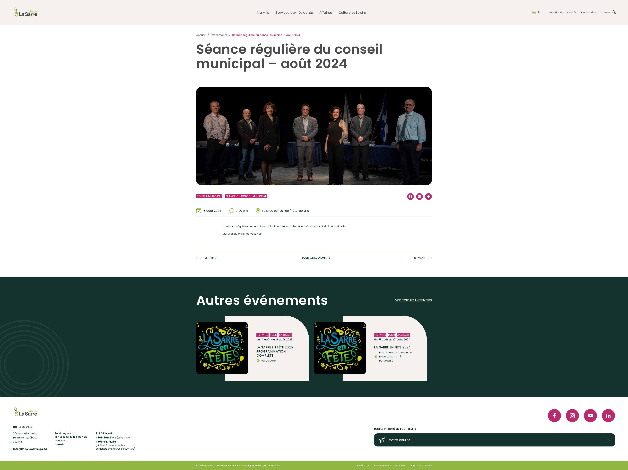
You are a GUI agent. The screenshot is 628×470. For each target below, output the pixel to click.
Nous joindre (588, 12)
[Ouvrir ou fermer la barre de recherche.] (614, 12)
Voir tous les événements (413, 300)
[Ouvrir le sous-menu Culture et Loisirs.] (352, 12)
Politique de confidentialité (389, 465)
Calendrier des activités (561, 12)
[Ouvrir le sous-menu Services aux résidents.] (294, 12)
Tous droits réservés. (235, 465)
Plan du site (362, 465)
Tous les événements (316, 258)
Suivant (419, 258)
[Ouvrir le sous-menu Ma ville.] (263, 12)
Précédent (210, 258)
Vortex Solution (271, 465)
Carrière (604, 12)
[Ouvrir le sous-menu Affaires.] (325, 12)
